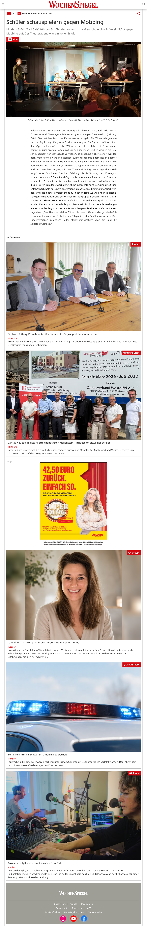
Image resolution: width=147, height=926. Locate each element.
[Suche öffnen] (144, 4)
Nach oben (14, 237)
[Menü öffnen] (3, 4)
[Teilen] (138, 13)
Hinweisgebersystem (74, 912)
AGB (89, 908)
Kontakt (73, 904)
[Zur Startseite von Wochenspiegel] (73, 4)
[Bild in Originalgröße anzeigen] (73, 79)
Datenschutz (62, 908)
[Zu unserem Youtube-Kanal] (73, 918)
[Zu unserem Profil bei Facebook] (84, 918)
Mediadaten (87, 904)
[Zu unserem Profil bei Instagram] (63, 918)
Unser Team (60, 904)
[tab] (12, 39)
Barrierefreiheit (52, 912)
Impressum (77, 908)
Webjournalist (95, 912)
